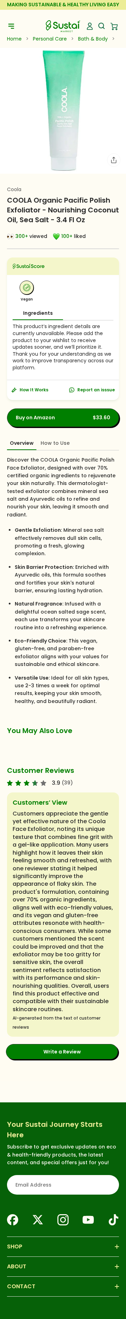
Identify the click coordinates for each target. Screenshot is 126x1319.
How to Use (55, 443)
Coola (14, 189)
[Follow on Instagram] (63, 1219)
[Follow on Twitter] (37, 1219)
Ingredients (38, 313)
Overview (22, 443)
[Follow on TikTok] (113, 1219)
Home (14, 38)
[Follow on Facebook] (12, 1219)
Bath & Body (93, 38)
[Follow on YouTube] (88, 1219)
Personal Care (50, 38)
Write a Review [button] (62, 1051)
